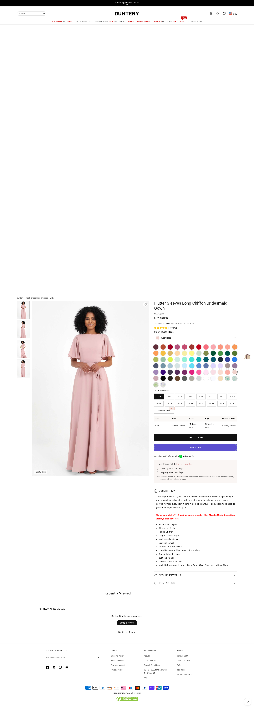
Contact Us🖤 (182, 656)
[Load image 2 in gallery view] (23, 329)
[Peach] (177, 353)
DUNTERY (121, 693)
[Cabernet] (155, 347)
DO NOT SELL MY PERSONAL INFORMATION (155, 671)
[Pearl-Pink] (220, 372)
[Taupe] (191, 378)
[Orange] (234, 347)
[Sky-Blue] (184, 365)
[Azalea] (199, 372)
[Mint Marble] (227, 378)
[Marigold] (163, 353)
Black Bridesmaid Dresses (36, 298)
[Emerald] (227, 353)
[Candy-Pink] (206, 372)
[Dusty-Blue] (170, 365)
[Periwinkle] (206, 365)
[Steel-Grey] (184, 378)
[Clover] (155, 359)
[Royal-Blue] (227, 359)
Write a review (127, 622)
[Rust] (191, 347)
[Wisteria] (234, 365)
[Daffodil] (184, 353)
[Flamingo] (213, 347)
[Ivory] (206, 378)
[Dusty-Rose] (234, 372)
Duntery (20, 298)
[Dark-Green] (213, 353)
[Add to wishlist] (145, 304)
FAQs (179, 665)
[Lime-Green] (170, 359)
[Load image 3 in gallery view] (23, 349)
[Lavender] (213, 365)
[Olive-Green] (206, 353)
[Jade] (199, 359)
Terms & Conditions (152, 665)
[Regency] (163, 372)
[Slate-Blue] (163, 365)
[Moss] (234, 353)
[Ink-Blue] (213, 359)
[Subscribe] (98, 657)
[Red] (199, 347)
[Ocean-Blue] (234, 359)
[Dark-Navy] (220, 359)
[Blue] (199, 365)
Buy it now (196, 447)
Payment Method (118, 665)
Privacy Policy (116, 670)
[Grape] (177, 372)
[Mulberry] (177, 347)
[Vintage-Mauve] (155, 378)
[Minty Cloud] (234, 378)
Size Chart (164, 390)
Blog (145, 678)
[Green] (220, 353)
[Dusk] (227, 365)
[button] (126, 4)
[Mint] (177, 359)
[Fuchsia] (191, 372)
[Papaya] (220, 347)
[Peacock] (206, 359)
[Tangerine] (155, 353)
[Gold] (170, 353)
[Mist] (177, 365)
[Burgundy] (170, 347)
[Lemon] (191, 353)
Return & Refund (117, 660)
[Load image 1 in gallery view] (23, 310)
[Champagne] (220, 378)
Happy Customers (184, 674)
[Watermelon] (206, 347)
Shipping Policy (117, 656)
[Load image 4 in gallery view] (23, 368)
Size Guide (181, 670)
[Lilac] (220, 365)
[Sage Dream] (155, 384)
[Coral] (227, 372)
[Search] (44, 13)
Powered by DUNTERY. (134, 693)
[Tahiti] (155, 372)
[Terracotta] (163, 347)
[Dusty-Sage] (199, 353)
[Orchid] (184, 372)
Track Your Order (183, 660)
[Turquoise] (184, 359)
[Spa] (191, 359)
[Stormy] (155, 365)
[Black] (163, 378)
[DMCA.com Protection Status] (127, 700)
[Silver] (199, 378)
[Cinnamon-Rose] (184, 347)
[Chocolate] (170, 378)
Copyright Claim (150, 660)
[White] (213, 378)
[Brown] (177, 378)
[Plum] (170, 372)
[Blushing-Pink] (213, 372)
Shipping (170, 323)
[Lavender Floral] (163, 384)
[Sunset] (227, 347)
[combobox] (31, 13)
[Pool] (191, 365)
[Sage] (163, 359)
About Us (147, 656)
